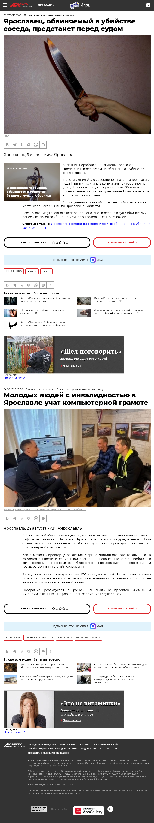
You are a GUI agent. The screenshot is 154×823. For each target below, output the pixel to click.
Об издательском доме (42, 744)
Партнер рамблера (60, 809)
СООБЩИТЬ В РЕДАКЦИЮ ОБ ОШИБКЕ (48, 753)
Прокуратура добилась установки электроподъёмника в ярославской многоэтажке (114, 679)
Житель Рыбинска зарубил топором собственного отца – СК (115, 299)
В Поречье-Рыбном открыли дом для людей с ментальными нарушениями (47, 678)
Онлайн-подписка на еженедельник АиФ (52, 749)
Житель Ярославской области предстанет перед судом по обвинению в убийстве (44, 323)
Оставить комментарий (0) (122, 242)
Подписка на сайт (91, 749)
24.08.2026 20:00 (13, 389)
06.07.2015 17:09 (12, 15)
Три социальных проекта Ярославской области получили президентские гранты (44, 666)
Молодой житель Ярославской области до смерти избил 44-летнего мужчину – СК (119, 311)
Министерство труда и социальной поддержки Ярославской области (45, 509)
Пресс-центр (67, 744)
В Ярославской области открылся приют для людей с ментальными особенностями (120, 666)
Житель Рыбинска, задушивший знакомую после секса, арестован (45, 299)
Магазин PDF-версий (106, 744)
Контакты (112, 749)
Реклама (84, 744)
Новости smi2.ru (16, 378)
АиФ (6, 135)
